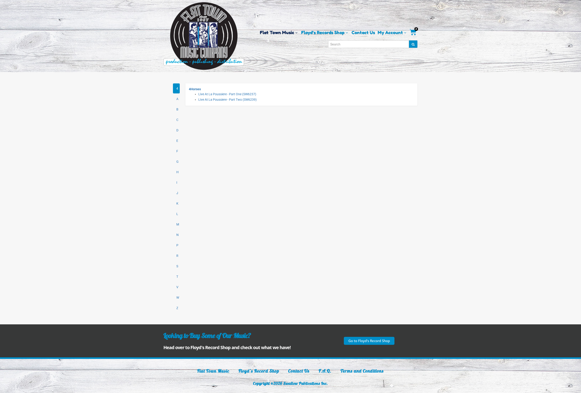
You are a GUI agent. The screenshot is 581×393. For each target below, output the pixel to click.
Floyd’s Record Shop (259, 371)
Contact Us (299, 371)
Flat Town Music (213, 371)
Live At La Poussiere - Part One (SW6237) (227, 94)
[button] (369, 341)
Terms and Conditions (362, 371)
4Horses (195, 89)
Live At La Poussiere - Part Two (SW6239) (227, 99)
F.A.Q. (325, 371)
